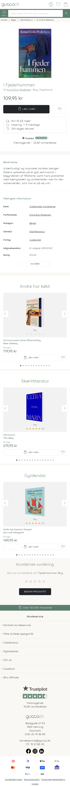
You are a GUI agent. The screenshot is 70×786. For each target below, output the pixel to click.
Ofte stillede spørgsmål (18, 634)
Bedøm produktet (35, 591)
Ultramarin (9, 434)
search (66, 13)
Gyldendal (35, 239)
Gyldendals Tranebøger (42, 206)
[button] (5, 313)
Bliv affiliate (11, 677)
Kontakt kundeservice (17, 625)
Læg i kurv (26, 108)
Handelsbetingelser (13, 779)
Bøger (32, 223)
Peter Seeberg (10, 343)
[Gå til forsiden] (35, 716)
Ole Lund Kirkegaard (13, 532)
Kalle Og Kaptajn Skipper (17, 529)
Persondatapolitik (32, 779)
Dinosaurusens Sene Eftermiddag (22, 340)
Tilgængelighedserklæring (53, 779)
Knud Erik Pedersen (19, 89)
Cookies (35, 784)
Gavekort (9, 669)
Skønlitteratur (37, 231)
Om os (7, 660)
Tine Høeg (8, 438)
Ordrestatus (10, 642)
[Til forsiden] (11, 4)
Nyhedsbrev (10, 651)
